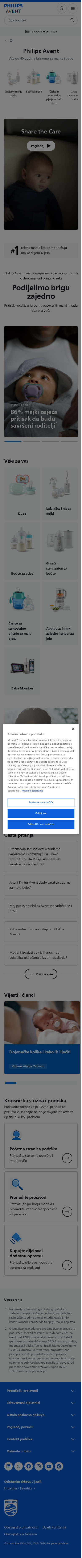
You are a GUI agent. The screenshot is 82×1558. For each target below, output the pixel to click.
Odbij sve (39, 813)
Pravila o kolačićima (50, 791)
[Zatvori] (71, 728)
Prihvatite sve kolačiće (39, 825)
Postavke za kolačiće (39, 802)
